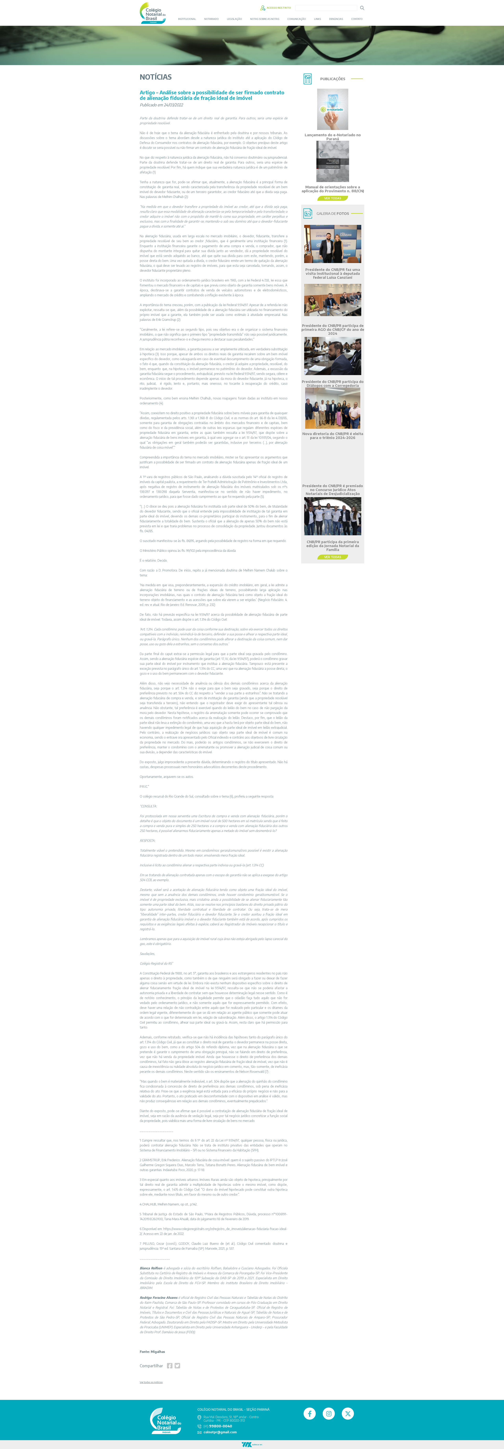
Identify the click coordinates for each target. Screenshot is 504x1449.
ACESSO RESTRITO (278, 7)
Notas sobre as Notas (264, 18)
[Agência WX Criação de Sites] (252, 1444)
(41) (218, 1426)
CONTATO (357, 18)
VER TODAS (332, 198)
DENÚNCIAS (336, 18)
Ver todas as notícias (151, 1382)
